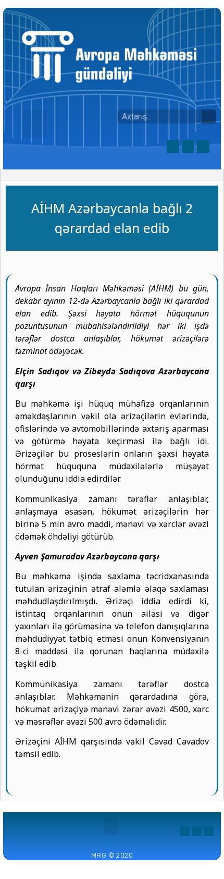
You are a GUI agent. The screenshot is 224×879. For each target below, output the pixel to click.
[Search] (209, 116)
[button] (34, 123)
